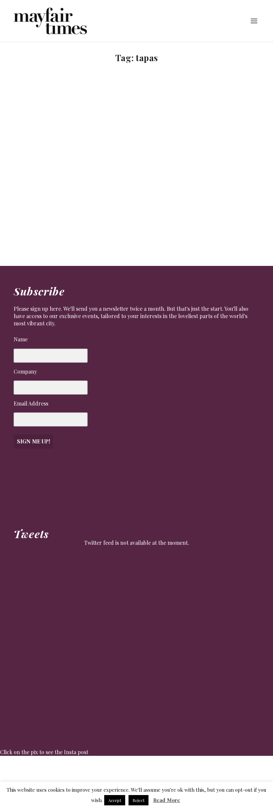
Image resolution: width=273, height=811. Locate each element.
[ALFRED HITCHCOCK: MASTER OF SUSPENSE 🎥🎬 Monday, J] (16, 769)
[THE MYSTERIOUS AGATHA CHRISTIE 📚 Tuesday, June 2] (153, 769)
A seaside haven (40, 212)
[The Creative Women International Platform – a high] (187, 769)
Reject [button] (138, 800)
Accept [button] (114, 800)
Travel (27, 221)
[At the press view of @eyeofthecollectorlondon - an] (85, 769)
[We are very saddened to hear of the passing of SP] (50, 769)
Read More (166, 800)
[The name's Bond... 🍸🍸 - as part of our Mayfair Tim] (256, 769)
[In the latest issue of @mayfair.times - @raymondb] (222, 769)
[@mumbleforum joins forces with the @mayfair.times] (119, 769)
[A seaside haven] (118, 139)
